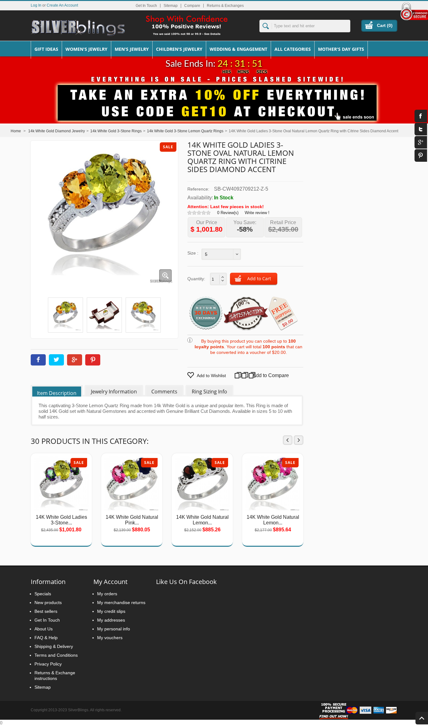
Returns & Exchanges (225, 5)
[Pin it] (92, 360)
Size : (192, 252)
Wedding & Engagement (238, 49)
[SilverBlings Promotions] (214, 98)
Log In (36, 5)
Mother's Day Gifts (341, 49)
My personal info (113, 628)
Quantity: (196, 278)
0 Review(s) (227, 212)
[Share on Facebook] (38, 360)
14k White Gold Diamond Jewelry (56, 131)
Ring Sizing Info (209, 391)
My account (110, 581)
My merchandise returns (121, 602)
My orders (107, 593)
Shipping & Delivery (53, 646)
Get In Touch (146, 5)
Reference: (198, 189)
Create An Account (62, 5)
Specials (42, 593)
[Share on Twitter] (56, 360)
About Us (43, 628)
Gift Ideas (46, 49)
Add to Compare (264, 375)
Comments (164, 391)
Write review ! (257, 212)
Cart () (385, 25)
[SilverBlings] (78, 28)
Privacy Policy (48, 663)
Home (16, 131)
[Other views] (39, 313)
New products (48, 602)
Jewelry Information (114, 391)
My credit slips (111, 611)
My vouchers (110, 637)
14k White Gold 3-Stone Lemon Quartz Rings (185, 131)
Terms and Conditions (56, 655)
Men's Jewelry (132, 49)
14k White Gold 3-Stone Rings (116, 131)
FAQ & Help (46, 637)
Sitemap (171, 5)
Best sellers (45, 611)
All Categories (292, 49)
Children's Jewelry (179, 49)
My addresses (111, 620)
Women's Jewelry (86, 49)
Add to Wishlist (211, 375)
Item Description (56, 393)
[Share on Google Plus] (74, 360)
